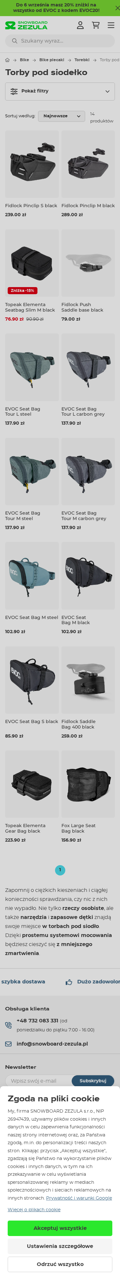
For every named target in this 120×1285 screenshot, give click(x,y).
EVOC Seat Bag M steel (31, 617)
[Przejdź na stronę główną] (7, 60)
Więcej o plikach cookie (34, 1210)
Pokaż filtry (34, 91)
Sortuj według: (20, 116)
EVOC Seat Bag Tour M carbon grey (83, 515)
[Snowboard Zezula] (26, 25)
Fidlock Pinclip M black (88, 205)
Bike (24, 60)
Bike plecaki (51, 60)
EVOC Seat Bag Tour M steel (22, 515)
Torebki (82, 60)
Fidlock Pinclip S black (31, 205)
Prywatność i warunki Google (79, 1198)
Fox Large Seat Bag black (78, 828)
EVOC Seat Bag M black (75, 620)
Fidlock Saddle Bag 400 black (78, 724)
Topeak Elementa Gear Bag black (25, 828)
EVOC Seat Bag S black (31, 721)
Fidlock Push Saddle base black (82, 307)
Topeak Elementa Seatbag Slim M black (30, 307)
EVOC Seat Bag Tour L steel (22, 411)
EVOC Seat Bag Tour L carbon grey (83, 411)
